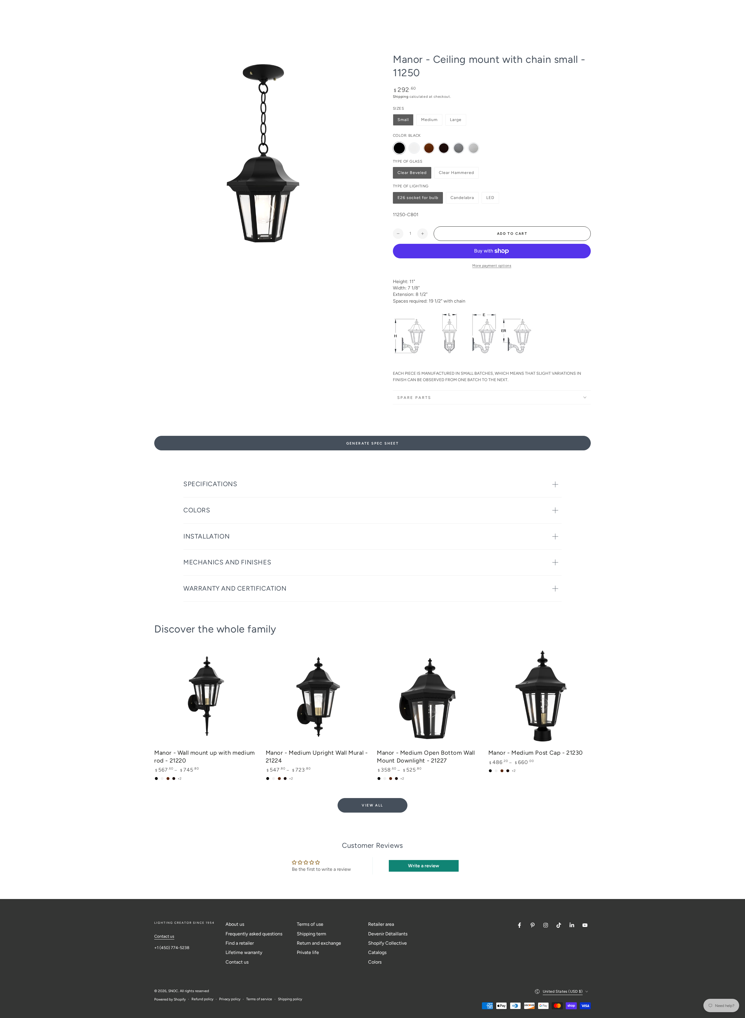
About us (235, 924)
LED (492, 199)
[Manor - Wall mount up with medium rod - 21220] (205, 696)
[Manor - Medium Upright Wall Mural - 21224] (317, 696)
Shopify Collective (387, 943)
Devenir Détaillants (387, 934)
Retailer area (381, 924)
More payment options (491, 266)
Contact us (164, 936)
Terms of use (310, 924)
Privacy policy (229, 999)
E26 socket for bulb (417, 199)
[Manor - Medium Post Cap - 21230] (539, 696)
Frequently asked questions (254, 934)
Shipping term (311, 934)
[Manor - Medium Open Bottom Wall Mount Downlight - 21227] (428, 696)
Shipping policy (290, 999)
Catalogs (377, 952)
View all (372, 805)
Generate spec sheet (372, 443)
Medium (429, 119)
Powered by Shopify (170, 999)
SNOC (173, 991)
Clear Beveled (412, 174)
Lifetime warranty (244, 952)
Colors (375, 962)
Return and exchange (319, 943)
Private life (308, 952)
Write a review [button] (423, 865)
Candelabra (462, 199)
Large (456, 119)
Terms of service (259, 999)
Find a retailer (240, 943)
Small (403, 119)
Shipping (401, 97)
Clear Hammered (456, 174)
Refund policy (202, 999)
